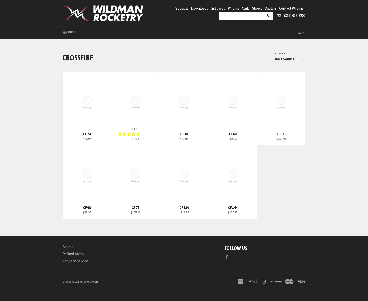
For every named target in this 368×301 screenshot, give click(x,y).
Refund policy (73, 253)
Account (300, 32)
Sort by (280, 53)
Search (68, 246)
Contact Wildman (292, 8)
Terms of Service (75, 261)
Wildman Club (238, 8)
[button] (129, 134)
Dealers (270, 8)
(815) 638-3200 (294, 15)
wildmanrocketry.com (85, 282)
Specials (181, 8)
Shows (257, 8)
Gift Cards (218, 8)
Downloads (199, 8)
